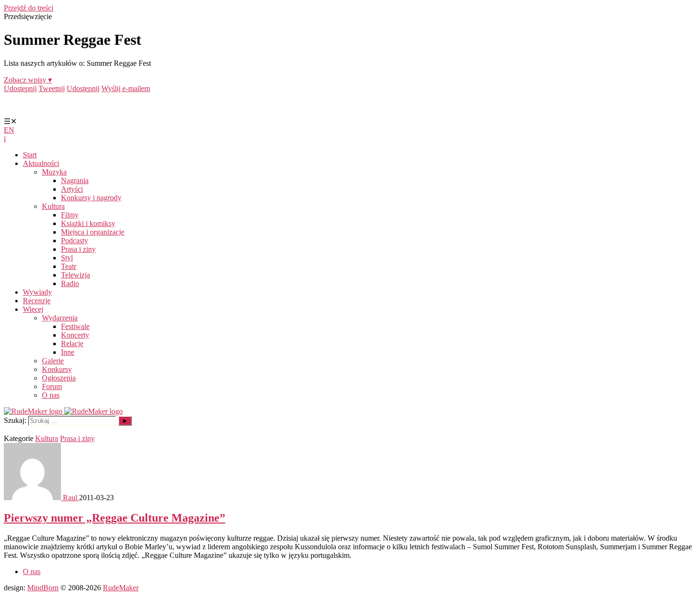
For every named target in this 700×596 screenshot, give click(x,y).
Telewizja (75, 275)
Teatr (68, 266)
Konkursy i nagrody (91, 198)
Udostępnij (20, 88)
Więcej (33, 309)
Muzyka (54, 172)
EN (9, 130)
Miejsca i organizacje (92, 232)
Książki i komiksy (88, 223)
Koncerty (75, 335)
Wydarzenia (60, 318)
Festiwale (75, 326)
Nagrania (75, 180)
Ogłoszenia (59, 378)
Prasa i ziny (78, 249)
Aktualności (41, 163)
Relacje (72, 343)
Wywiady (37, 292)
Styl (67, 258)
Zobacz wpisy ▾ (28, 80)
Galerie (53, 361)
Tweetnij (52, 88)
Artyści (72, 189)
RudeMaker (121, 588)
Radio (70, 283)
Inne (67, 352)
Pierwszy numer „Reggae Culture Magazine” (114, 518)
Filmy (70, 215)
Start (30, 155)
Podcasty (74, 240)
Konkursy (57, 369)
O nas (51, 395)
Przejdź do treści (28, 8)
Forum (52, 386)
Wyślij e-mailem (125, 88)
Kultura (53, 206)
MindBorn (43, 588)
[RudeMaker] (63, 411)
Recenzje (36, 301)
